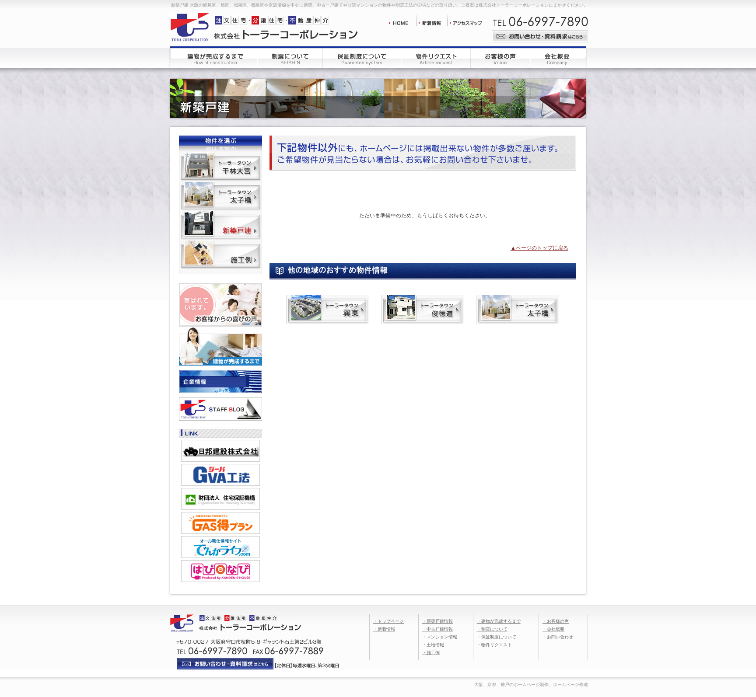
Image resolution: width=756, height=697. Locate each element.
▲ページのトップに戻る (539, 248)
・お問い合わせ (557, 636)
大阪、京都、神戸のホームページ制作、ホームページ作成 (531, 684)
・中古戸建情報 (437, 629)
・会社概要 (553, 629)
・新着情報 (384, 629)
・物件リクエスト (494, 644)
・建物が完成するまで (499, 621)
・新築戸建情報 (437, 621)
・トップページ (388, 621)
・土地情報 (433, 644)
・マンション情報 (439, 636)
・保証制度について (496, 636)
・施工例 (431, 652)
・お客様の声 (555, 621)
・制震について (492, 629)
